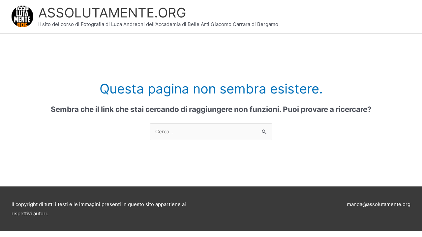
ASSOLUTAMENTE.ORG (112, 13)
